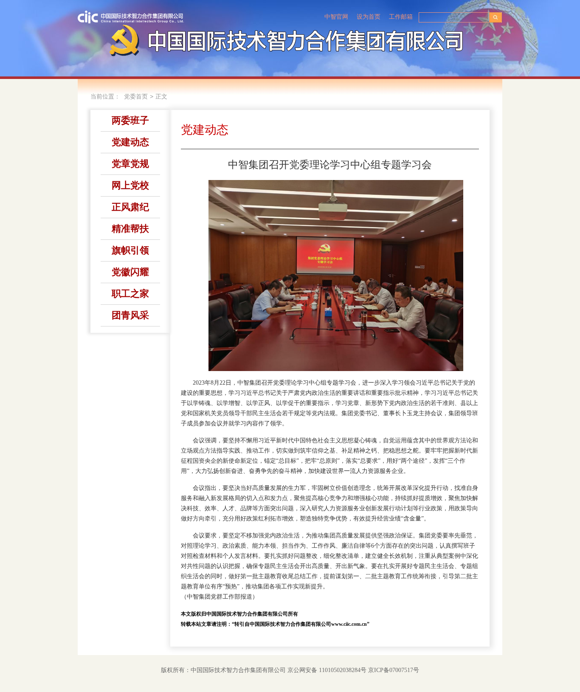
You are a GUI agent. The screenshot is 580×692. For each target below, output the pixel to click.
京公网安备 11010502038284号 (326, 670)
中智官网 (336, 17)
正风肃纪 (130, 207)
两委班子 (130, 120)
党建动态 (130, 142)
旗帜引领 (130, 250)
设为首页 (368, 17)
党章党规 (130, 163)
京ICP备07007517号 (393, 670)
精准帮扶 (130, 228)
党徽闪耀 (130, 272)
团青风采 (130, 315)
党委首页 (136, 96)
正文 (161, 96)
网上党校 (130, 185)
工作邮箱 (401, 17)
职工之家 (130, 293)
